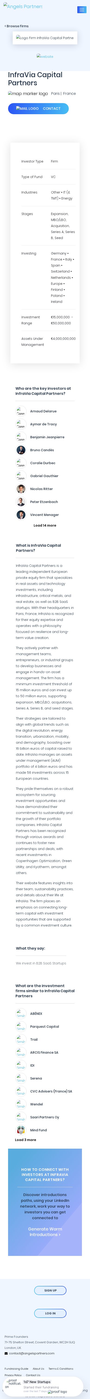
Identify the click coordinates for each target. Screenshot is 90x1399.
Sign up (50, 1290)
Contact (51, 108)
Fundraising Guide (16, 1369)
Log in (50, 1313)
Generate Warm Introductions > (45, 1231)
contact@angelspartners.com (31, 1353)
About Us (38, 1369)
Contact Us (33, 1375)
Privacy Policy (13, 1375)
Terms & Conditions (61, 1369)
